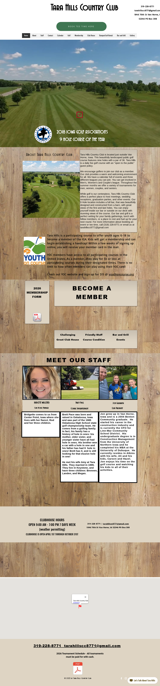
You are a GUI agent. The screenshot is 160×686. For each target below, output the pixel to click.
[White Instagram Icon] (125, 678)
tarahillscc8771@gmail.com (94, 227)
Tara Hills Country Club (84, 7)
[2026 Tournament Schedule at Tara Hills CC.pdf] (78, 669)
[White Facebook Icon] (121, 678)
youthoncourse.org (121, 274)
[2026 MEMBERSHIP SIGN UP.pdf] (37, 317)
